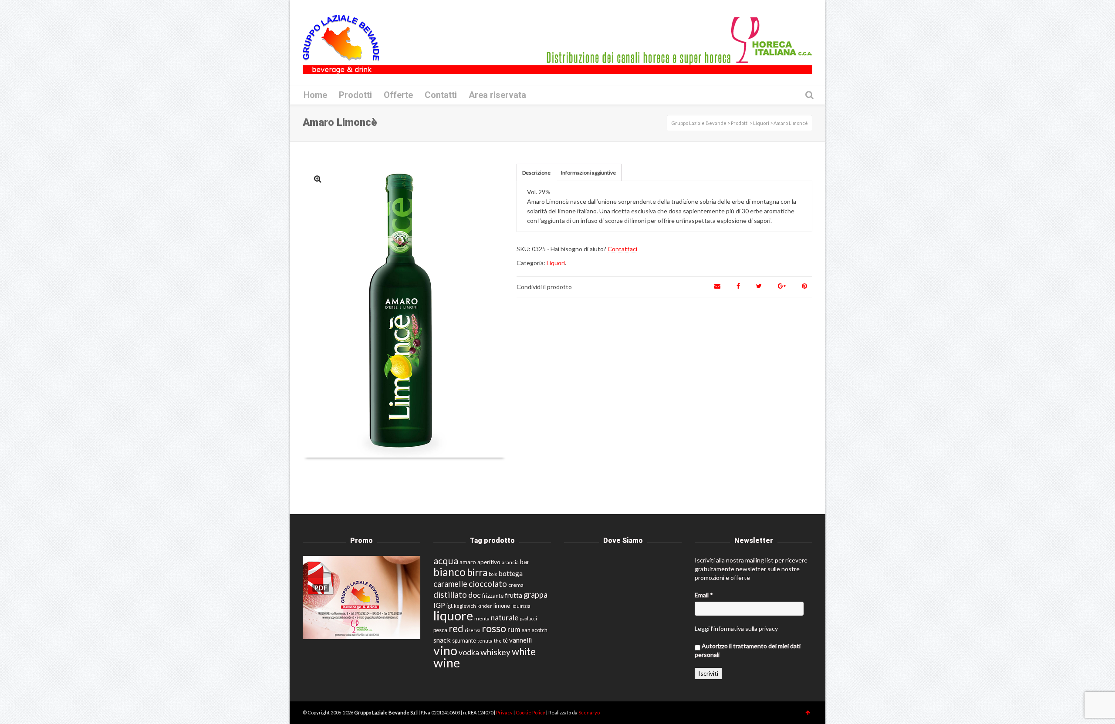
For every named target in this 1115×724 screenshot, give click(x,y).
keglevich (465, 606)
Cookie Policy (531, 712)
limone (501, 606)
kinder (484, 606)
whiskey (495, 652)
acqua (445, 560)
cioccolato (488, 584)
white (524, 651)
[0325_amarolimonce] (317, 178)
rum (513, 629)
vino (445, 650)
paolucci (528, 618)
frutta (513, 595)
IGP (439, 605)
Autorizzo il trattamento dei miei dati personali (748, 650)
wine (446, 662)
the (498, 640)
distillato (450, 594)
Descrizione (536, 172)
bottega (510, 573)
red (456, 628)
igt (449, 605)
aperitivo (488, 562)
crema (516, 585)
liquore (453, 615)
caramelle (450, 584)
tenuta (485, 640)
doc (474, 594)
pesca (440, 630)
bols (493, 574)
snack (442, 640)
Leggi (702, 628)
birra (477, 572)
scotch (539, 630)
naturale (504, 617)
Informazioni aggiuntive (588, 172)
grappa (535, 594)
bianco (449, 572)
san (526, 629)
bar (525, 562)
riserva (472, 630)
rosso (494, 628)
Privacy (505, 712)
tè (505, 640)
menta (482, 618)
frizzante (492, 595)
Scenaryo (589, 712)
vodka (469, 652)
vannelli (520, 640)
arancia (510, 562)
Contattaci (622, 249)
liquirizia (520, 606)
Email (704, 595)
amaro (468, 562)
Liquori (556, 262)
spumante (464, 640)
